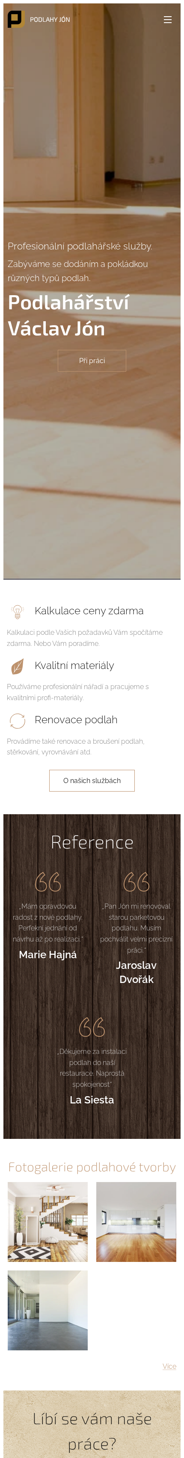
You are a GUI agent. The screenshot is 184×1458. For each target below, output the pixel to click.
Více (169, 1366)
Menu (167, 19)
